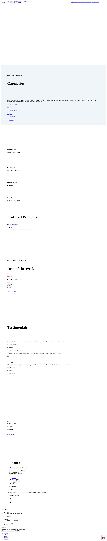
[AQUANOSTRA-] (13, 1)
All (11, 227)
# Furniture (10, 107)
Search (17, 530)
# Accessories (10, 120)
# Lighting (9, 114)
